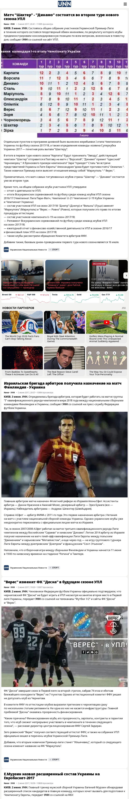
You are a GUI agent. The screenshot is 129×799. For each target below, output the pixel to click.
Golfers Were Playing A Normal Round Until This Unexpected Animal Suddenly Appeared (106, 339)
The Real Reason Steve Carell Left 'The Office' (62, 373)
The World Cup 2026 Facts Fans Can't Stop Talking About (22, 337)
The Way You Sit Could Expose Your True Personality (105, 373)
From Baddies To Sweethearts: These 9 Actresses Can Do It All (21, 373)
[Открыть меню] (125, 4)
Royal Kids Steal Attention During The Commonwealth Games (62, 339)
